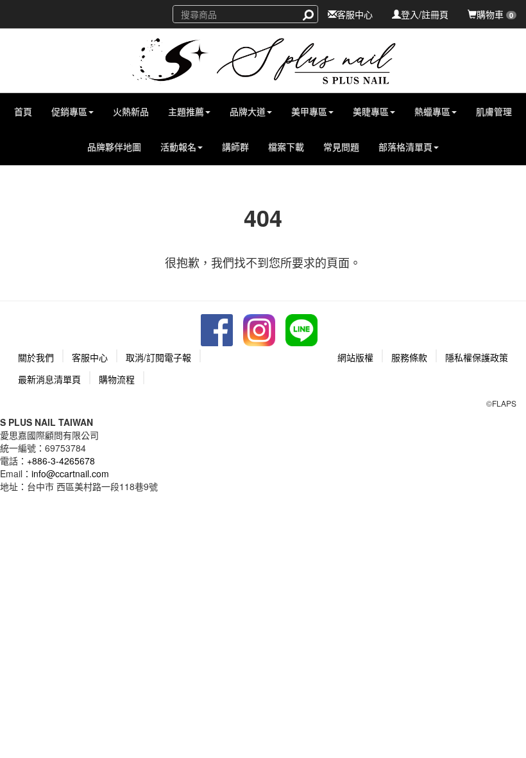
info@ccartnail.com (70, 473)
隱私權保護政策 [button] (476, 357)
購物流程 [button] (117, 379)
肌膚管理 (494, 111)
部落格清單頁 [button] (405, 146)
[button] (72, 111)
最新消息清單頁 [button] (49, 379)
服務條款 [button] (409, 357)
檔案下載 (286, 146)
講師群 (235, 146)
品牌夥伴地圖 (114, 146)
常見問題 (341, 146)
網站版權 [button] (355, 357)
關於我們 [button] (36, 357)
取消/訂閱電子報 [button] (158, 357)
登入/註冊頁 (424, 14)
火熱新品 (131, 111)
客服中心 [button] (90, 357)
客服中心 (355, 14)
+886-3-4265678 (61, 460)
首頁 (23, 111)
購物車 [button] (495, 14)
